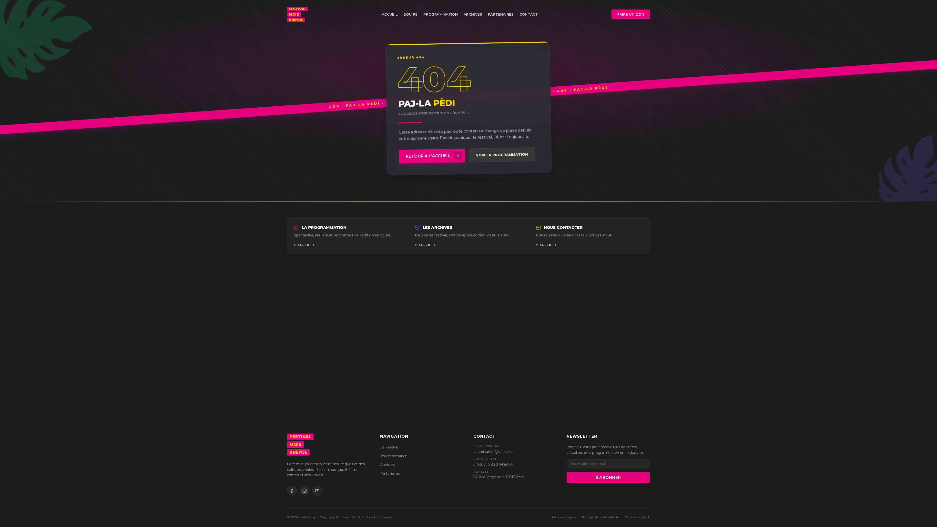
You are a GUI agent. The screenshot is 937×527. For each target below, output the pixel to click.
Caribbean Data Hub (350, 517)
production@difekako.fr (493, 464)
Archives (473, 14)
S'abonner (608, 477)
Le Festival (389, 447)
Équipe (411, 14)
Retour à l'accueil (428, 156)
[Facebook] (292, 491)
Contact (528, 14)
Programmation (440, 14)
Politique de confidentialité (600, 517)
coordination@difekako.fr (494, 451)
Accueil (390, 14)
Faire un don (633, 15)
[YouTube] (317, 491)
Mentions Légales (564, 517)
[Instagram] (304, 491)
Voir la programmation (502, 155)
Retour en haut (635, 517)
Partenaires (501, 14)
